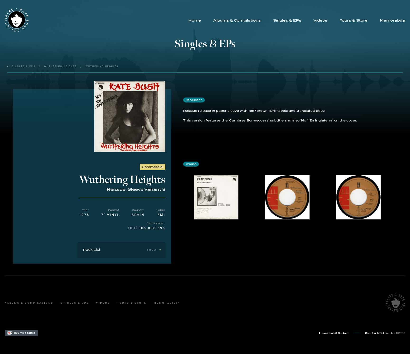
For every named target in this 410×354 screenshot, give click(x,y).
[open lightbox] (129, 116)
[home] (93, 20)
